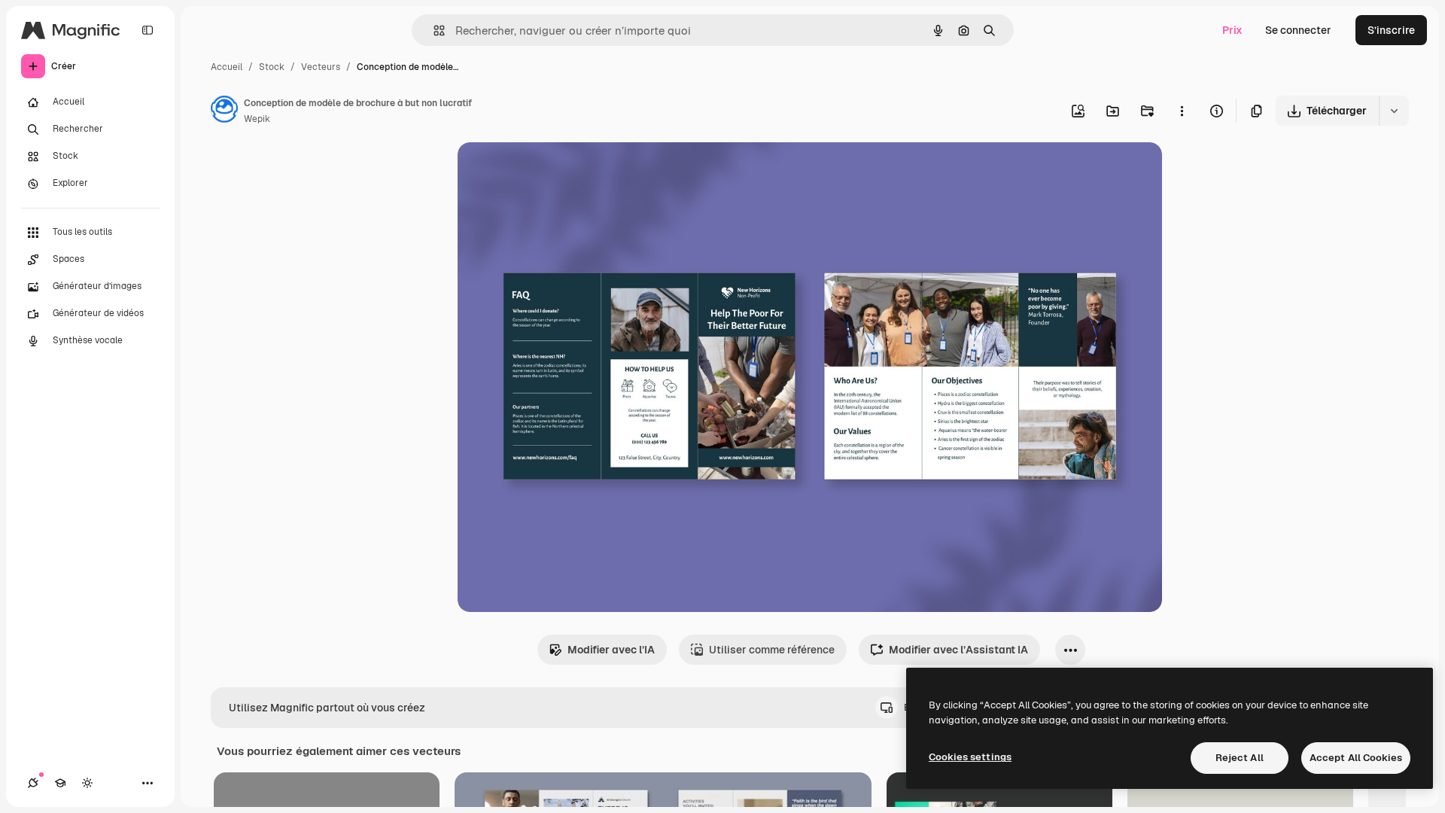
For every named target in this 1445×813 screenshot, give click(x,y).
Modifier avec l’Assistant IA (958, 649)
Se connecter (1298, 30)
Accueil (226, 67)
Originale (557, 171)
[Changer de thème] (87, 783)
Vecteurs (320, 67)
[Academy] (60, 783)
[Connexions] (33, 783)
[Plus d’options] (1182, 111)
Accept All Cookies (1356, 757)
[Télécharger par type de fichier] (1394, 111)
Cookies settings (970, 757)
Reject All (1239, 757)
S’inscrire (1391, 30)
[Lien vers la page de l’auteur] (224, 111)
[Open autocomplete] (433, 30)
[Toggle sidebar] (147, 30)
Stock (271, 67)
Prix (1232, 30)
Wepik (257, 119)
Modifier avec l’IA (611, 649)
